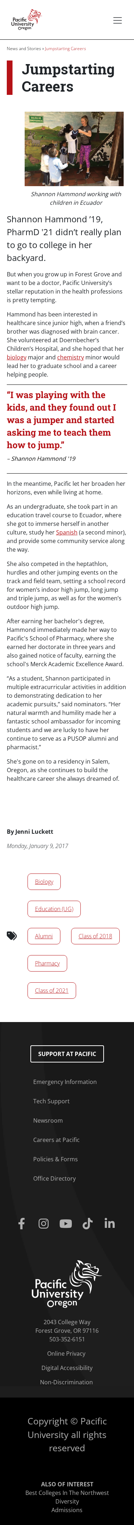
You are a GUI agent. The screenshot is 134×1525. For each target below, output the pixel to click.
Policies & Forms (55, 1159)
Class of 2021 (52, 990)
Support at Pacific (67, 1054)
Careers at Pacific (56, 1140)
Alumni (44, 936)
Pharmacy (47, 963)
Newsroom (48, 1120)
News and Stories (24, 48)
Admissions (67, 1510)
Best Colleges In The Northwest (67, 1493)
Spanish (67, 532)
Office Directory (54, 1178)
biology (16, 357)
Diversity (67, 1501)
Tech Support (51, 1101)
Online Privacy (66, 1353)
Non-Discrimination (66, 1382)
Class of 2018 (95, 936)
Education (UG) (54, 909)
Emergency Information (65, 1082)
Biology (44, 882)
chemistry (70, 357)
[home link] (67, 1283)
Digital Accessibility (67, 1368)
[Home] (25, 19)
